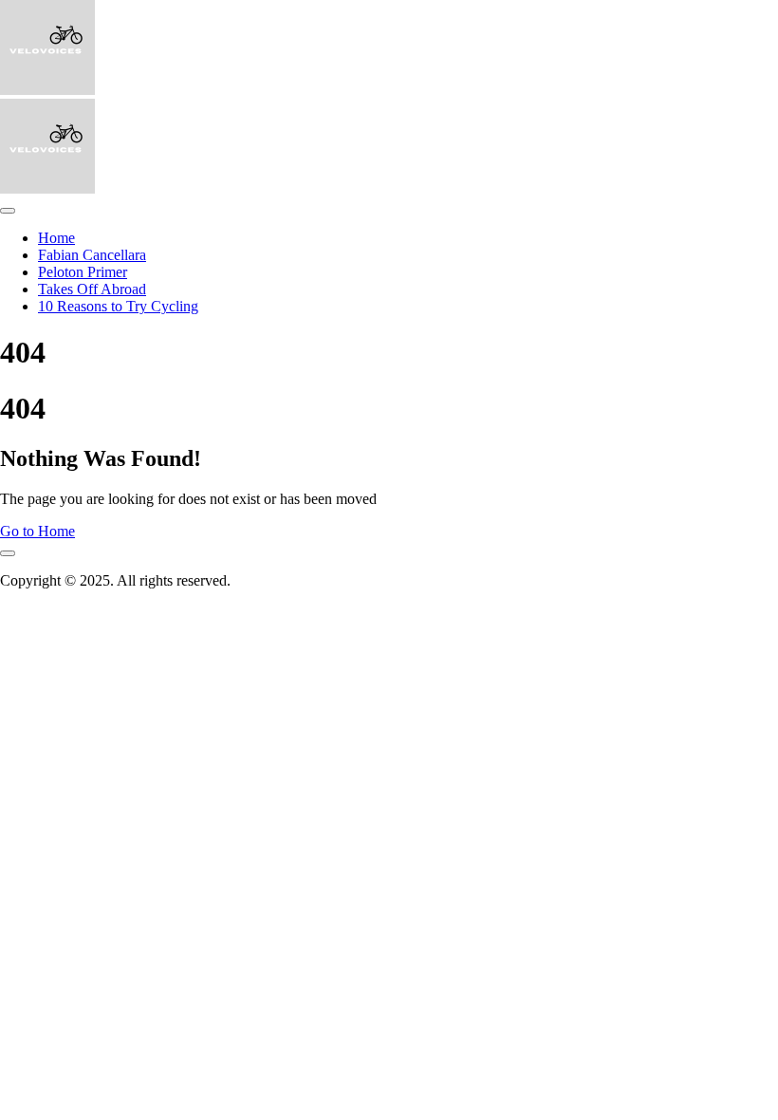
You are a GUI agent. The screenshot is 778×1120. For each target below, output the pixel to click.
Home (56, 238)
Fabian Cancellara (92, 255)
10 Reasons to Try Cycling (118, 306)
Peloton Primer (82, 272)
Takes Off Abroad (92, 289)
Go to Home (37, 531)
